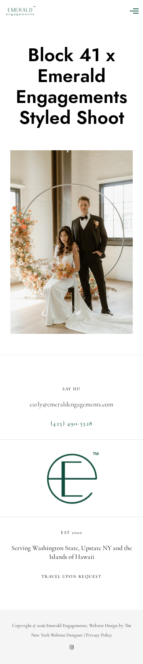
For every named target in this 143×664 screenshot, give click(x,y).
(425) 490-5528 (72, 423)
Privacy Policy (99, 635)
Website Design (103, 625)
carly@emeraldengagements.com (71, 404)
